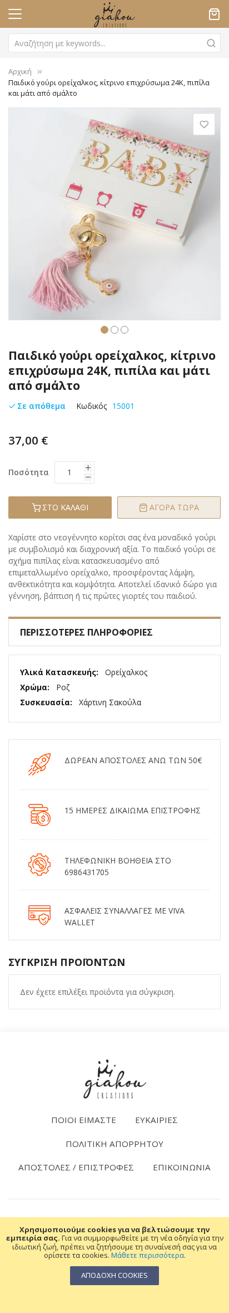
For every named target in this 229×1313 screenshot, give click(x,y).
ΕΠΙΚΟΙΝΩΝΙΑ (182, 1167)
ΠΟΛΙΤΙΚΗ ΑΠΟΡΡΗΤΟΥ (114, 1143)
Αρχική (20, 71)
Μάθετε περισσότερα (147, 1255)
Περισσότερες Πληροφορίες (86, 632)
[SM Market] (114, 1079)
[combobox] (114, 42)
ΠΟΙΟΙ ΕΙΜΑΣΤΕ (83, 1119)
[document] (114, 1255)
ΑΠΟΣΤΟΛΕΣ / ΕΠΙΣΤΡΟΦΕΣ (76, 1167)
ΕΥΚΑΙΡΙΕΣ (156, 1119)
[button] (104, 328)
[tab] (114, 632)
